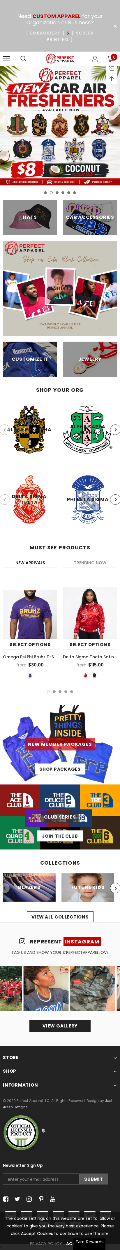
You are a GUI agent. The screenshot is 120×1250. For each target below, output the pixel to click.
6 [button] (74, 192)
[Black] (94, 675)
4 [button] (62, 192)
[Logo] (60, 59)
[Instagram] (28, 1199)
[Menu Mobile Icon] (6, 58)
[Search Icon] (23, 59)
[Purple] (30, 675)
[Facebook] (4, 1199)
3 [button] (57, 192)
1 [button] (45, 192)
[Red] (85, 675)
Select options (30, 645)
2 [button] (51, 192)
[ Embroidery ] (45, 33)
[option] (60, 125)
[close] (115, 26)
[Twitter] (16, 1199)
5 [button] (68, 192)
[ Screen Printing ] (70, 36)
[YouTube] (51, 1199)
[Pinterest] (39, 1199)
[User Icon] (95, 59)
